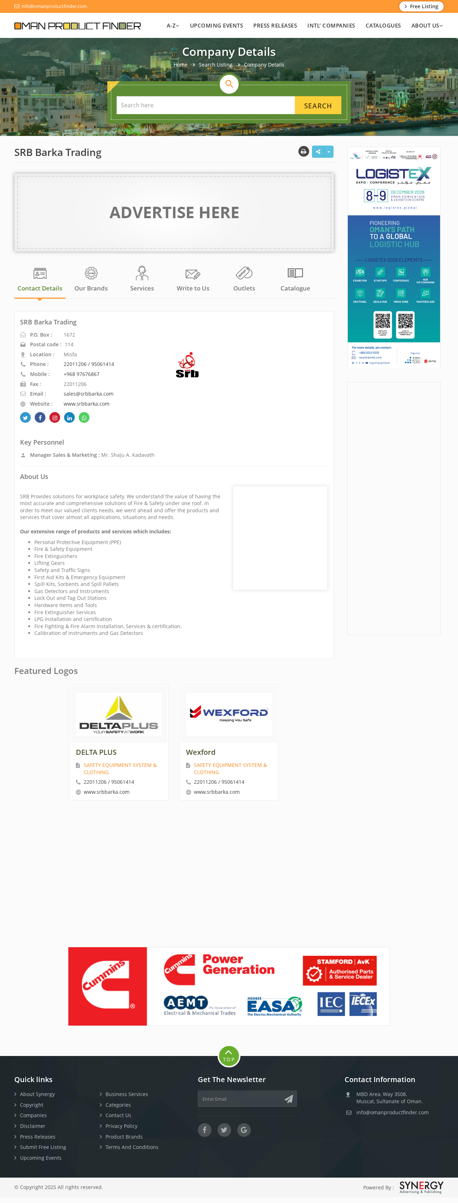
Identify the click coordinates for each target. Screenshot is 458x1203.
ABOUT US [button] (425, 25)
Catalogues (383, 25)
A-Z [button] (171, 25)
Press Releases (275, 25)
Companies (33, 1115)
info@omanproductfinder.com (53, 6)
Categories (118, 1104)
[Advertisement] (393, 507)
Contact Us (118, 1115)
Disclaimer (32, 1126)
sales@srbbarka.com (88, 393)
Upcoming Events (216, 25)
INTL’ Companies (331, 25)
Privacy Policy (121, 1126)
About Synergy (37, 1094)
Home (180, 64)
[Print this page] (303, 151)
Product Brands (124, 1136)
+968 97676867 (81, 374)
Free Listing (423, 6)
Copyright (31, 1104)
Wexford (200, 752)
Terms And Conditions (132, 1147)
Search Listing (216, 64)
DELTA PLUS (96, 752)
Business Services (127, 1094)
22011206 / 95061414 (89, 364)
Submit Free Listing (43, 1147)
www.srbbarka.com (86, 403)
